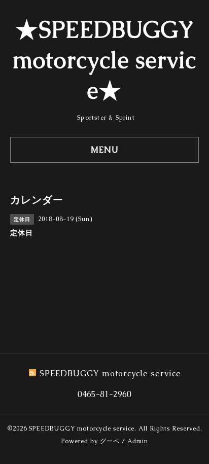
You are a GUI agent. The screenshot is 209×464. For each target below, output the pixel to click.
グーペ (110, 441)
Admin (137, 441)
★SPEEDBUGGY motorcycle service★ (104, 60)
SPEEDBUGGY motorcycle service (81, 428)
